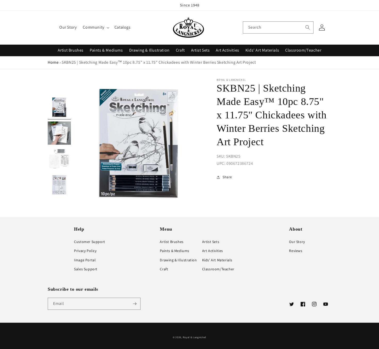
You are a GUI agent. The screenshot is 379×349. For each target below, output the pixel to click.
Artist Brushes (71, 50)
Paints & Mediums (106, 50)
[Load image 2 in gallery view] (59, 133)
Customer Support (89, 241)
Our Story (297, 241)
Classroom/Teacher (303, 50)
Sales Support (85, 269)
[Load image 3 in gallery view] (59, 159)
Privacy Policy (85, 250)
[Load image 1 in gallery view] (59, 107)
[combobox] (278, 27)
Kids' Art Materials (262, 50)
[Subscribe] (134, 304)
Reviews (295, 250)
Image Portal (85, 260)
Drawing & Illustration (149, 50)
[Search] (307, 27)
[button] (95, 27)
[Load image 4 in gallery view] (59, 184)
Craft (180, 50)
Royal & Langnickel (195, 337)
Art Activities (227, 50)
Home (53, 62)
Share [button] (227, 177)
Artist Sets (200, 50)
